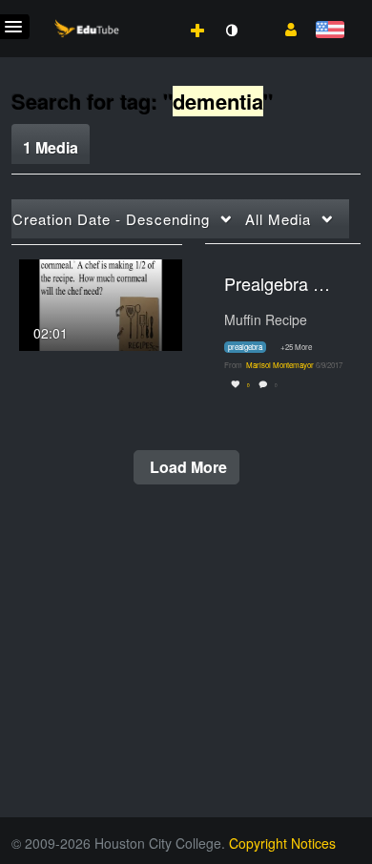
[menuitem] (155, 10)
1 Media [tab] (50, 147)
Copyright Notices (282, 843)
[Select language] (329, 31)
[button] (284, 28)
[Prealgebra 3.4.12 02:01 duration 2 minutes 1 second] (100, 302)
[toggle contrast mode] (231, 30)
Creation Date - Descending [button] (111, 219)
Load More (186, 467)
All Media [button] (278, 219)
